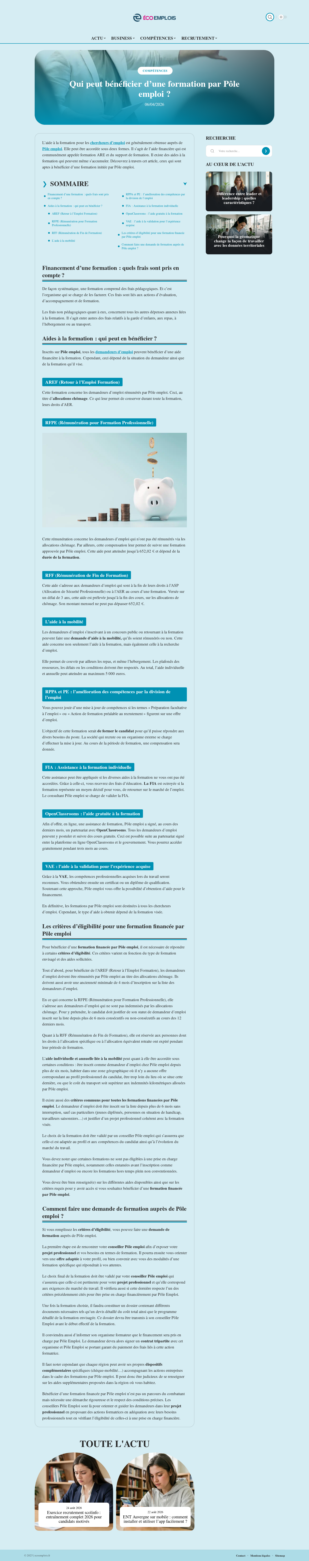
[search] (270, 17)
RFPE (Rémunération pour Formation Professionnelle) (74, 223)
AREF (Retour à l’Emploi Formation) (74, 213)
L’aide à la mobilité (63, 241)
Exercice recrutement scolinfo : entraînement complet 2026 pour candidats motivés (74, 1516)
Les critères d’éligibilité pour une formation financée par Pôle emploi (153, 235)
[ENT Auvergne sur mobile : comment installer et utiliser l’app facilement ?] (155, 1491)
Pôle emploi (52, 148)
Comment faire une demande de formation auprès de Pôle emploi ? (153, 246)
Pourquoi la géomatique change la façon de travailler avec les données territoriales (239, 241)
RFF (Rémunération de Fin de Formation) (77, 233)
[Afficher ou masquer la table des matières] (137, 183)
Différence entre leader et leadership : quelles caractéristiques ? (239, 198)
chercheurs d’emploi (107, 142)
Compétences (155, 70)
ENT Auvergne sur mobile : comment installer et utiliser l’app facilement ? (155, 1519)
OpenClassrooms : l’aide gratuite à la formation (154, 213)
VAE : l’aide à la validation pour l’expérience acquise (153, 223)
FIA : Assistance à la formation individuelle (152, 206)
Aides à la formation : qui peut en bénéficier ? (75, 206)
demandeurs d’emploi (114, 351)
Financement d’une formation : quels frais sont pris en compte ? (78, 196)
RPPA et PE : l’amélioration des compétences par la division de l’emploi (155, 196)
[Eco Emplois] (154, 17)
